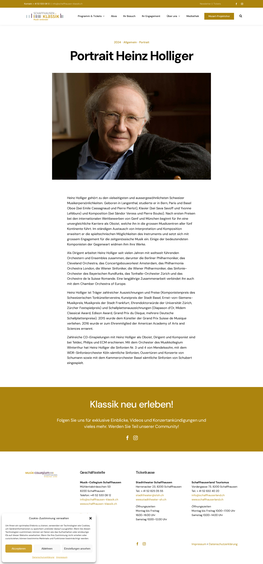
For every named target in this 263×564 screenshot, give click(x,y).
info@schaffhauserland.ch (208, 495)
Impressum (61, 557)
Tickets (217, 3)
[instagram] (242, 4)
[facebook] (236, 4)
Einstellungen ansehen (77, 548)
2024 (117, 42)
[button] (90, 518)
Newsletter (205, 3)
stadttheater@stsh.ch (150, 495)
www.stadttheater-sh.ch (151, 499)
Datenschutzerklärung (43, 557)
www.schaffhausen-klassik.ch (98, 504)
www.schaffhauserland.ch (207, 499)
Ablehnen (47, 548)
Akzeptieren (19, 548)
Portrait (144, 42)
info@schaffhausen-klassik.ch (67, 3)
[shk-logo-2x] (44, 13)
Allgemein (130, 42)
